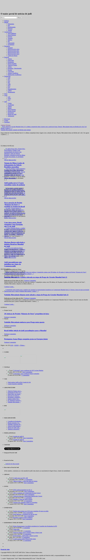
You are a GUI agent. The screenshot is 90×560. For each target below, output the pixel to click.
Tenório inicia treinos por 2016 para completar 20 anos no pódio (30, 511)
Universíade (11, 43)
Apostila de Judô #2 (18, 439)
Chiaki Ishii (16, 529)
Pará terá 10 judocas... (14, 396)
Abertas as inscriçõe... (14, 429)
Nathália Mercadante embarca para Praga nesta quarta (24, 322)
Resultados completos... (14, 397)
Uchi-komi (11, 71)
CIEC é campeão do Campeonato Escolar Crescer (27, 493)
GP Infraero (11, 44)
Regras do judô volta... (14, 427)
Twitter (6, 120)
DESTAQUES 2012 (13, 52)
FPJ (9, 82)
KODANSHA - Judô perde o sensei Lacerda (25, 535)
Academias (11, 105)
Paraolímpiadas (12, 89)
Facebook (7, 122)
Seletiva (10, 40)
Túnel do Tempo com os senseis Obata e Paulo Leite (27, 532)
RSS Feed (7, 119)
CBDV (10, 90)
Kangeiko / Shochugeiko (15, 68)
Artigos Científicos (13, 73)
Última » (22, 345)
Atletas (10, 67)
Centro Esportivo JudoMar (15, 384)
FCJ (9, 79)
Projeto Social (11, 111)
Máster (10, 108)
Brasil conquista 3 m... (14, 423)
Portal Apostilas (12, 63)
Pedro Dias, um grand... (14, 394)
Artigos (10, 59)
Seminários (11, 113)
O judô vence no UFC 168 (20, 478)
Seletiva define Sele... (14, 399)
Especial (6, 57)
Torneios (10, 38)
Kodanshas (11, 62)
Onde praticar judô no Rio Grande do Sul (19, 382)
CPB (9, 84)
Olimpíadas (11, 24)
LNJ (9, 97)
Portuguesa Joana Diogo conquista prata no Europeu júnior (26, 339)
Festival (10, 36)
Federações (7, 76)
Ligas (5, 95)
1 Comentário (28, 497)
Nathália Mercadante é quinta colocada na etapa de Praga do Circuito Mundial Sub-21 (35, 277)
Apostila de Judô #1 (18, 436)
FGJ (9, 81)
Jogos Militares (12, 33)
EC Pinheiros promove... (14, 400)
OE (9, 41)
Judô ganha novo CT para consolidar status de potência (14, 184)
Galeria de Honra (12, 55)
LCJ (9, 100)
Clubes (10, 103)
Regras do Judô (12, 114)
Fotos (5, 93)
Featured (10, 47)
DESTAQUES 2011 (13, 51)
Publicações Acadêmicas (14, 74)
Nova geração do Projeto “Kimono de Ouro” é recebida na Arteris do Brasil (14, 204)
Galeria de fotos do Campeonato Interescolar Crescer (27, 496)
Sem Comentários (27, 372)
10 (15, 345)
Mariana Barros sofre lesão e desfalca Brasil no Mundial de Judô (14, 244)
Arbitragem (11, 116)
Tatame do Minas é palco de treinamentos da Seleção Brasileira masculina (14, 165)
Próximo (8, 125)
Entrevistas (11, 60)
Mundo (6, 22)
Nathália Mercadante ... (14, 402)
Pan (9, 25)
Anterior (3, 125)
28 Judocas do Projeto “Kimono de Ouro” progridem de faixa (26, 314)
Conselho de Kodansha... (15, 421)
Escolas (10, 70)
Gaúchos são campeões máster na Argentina (25, 502)
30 (17, 345)
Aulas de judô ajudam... (14, 426)
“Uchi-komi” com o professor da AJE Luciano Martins (28, 370)
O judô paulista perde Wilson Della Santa (24, 539)
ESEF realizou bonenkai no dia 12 (22, 490)
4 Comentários (28, 501)
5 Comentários (26, 537)
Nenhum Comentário (30, 280)
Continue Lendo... (9, 286)
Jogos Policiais (12, 35)
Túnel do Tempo (12, 65)
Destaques (7, 46)
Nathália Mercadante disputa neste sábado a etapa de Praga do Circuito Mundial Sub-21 (36, 295)
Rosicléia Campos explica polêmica (23, 517)
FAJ (9, 87)
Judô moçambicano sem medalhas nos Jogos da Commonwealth (13, 264)
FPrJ (9, 86)
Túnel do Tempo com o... (15, 391)
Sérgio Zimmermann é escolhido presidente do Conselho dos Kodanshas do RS (35, 526)
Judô (5, 101)
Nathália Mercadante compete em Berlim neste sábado (16, 130)
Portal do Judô (10, 6)
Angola (10, 30)
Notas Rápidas (12, 109)
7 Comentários (25, 375)
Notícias (6, 21)
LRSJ (9, 98)
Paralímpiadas (11, 27)
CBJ (9, 78)
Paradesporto (11, 92)
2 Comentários (28, 479)
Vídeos (10, 106)
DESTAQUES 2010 (13, 49)
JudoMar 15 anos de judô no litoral (22, 499)
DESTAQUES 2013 (13, 54)
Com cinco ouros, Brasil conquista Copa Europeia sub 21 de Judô (13, 224)
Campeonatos (8, 32)
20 (16, 345)
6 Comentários (27, 534)
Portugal (10, 28)
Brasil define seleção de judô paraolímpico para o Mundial (25, 330)
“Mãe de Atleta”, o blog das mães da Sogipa (25, 481)
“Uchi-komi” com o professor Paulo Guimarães (26, 373)
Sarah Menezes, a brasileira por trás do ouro (25, 514)
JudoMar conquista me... (14, 424)
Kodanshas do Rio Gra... (15, 392)
